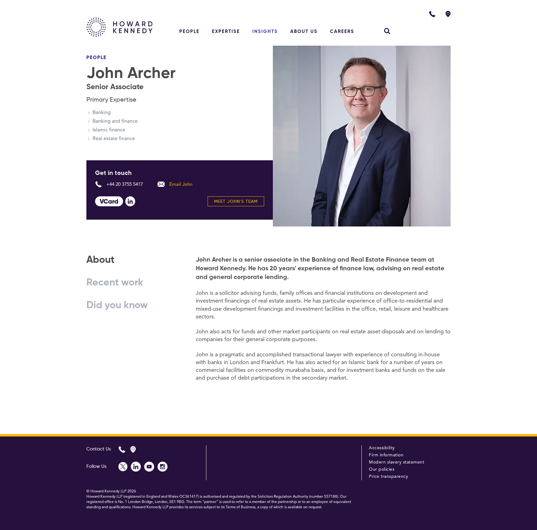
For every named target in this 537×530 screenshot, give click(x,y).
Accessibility (382, 448)
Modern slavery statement (396, 462)
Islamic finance (109, 130)
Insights (265, 31)
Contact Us (98, 449)
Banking (102, 112)
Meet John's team (236, 201)
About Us (304, 31)
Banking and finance (115, 121)
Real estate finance (114, 138)
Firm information (386, 455)
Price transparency (388, 476)
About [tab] (100, 260)
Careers (342, 31)
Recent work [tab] (114, 283)
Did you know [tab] (117, 305)
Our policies (381, 469)
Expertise (226, 31)
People (189, 31)
